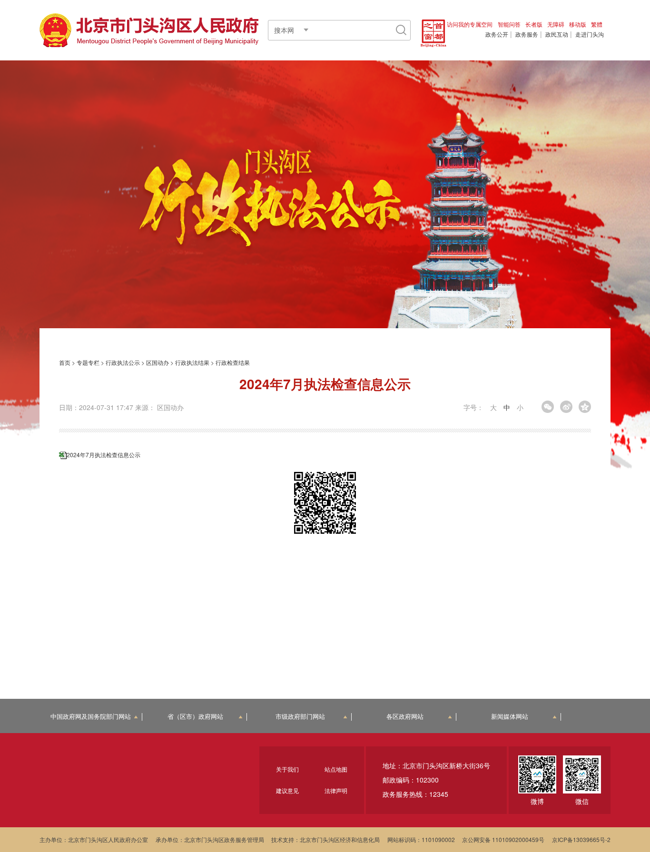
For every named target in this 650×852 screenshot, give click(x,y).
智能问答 (509, 24)
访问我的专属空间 (469, 24)
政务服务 (526, 34)
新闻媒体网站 (509, 716)
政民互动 (556, 34)
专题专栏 (88, 362)
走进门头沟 (589, 34)
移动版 (577, 24)
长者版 (533, 24)
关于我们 (287, 769)
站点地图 (336, 769)
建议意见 (287, 790)
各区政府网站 (404, 716)
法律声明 (336, 790)
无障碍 (555, 24)
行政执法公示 (123, 362)
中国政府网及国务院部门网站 (90, 716)
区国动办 (157, 362)
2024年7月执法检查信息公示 (103, 454)
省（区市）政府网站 (195, 716)
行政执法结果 (192, 362)
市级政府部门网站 (300, 716)
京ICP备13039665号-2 (581, 839)
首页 (64, 362)
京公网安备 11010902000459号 (503, 839)
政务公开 (496, 34)
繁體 (596, 24)
